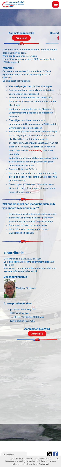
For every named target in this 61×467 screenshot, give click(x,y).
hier (43, 461)
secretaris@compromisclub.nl (20, 271)
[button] (55, 4)
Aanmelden (21, 38)
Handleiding (35, 150)
